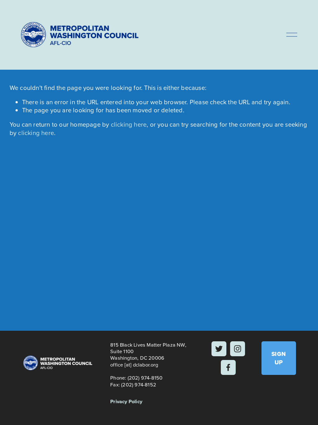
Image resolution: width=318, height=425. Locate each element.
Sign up (278, 358)
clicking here (129, 124)
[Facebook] (228, 367)
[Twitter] (218, 348)
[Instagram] (237, 348)
